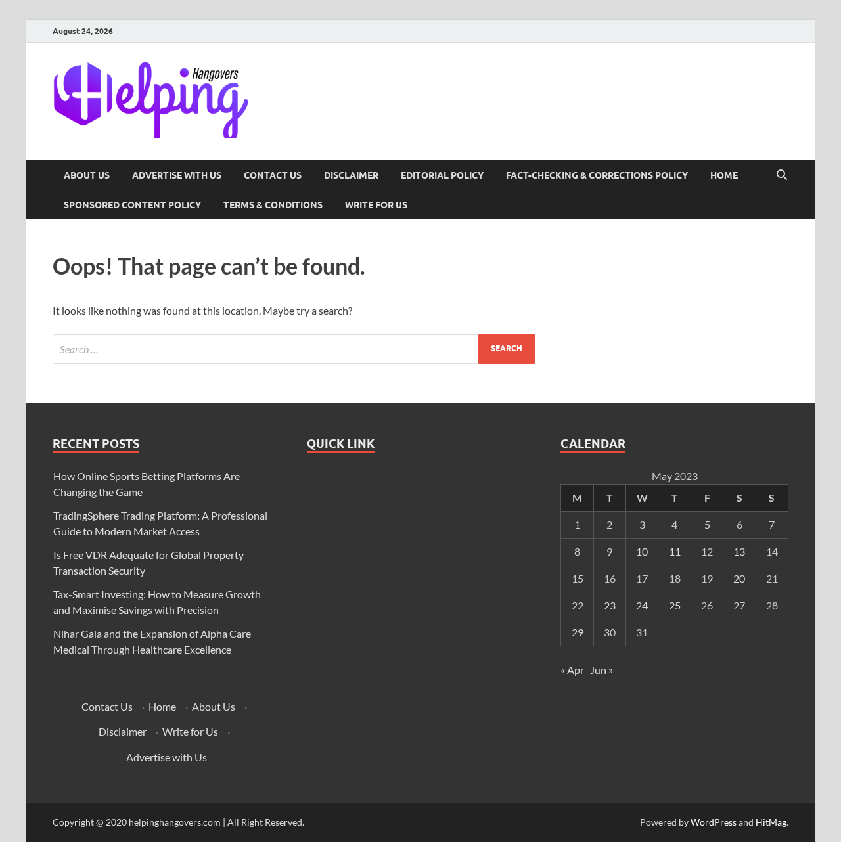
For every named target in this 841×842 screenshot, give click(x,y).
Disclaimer (351, 175)
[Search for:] (294, 349)
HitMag (771, 822)
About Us (87, 175)
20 (739, 578)
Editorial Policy (442, 175)
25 (675, 605)
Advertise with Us (176, 175)
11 (675, 551)
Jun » (601, 669)
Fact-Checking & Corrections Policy (597, 175)
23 (610, 605)
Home (724, 175)
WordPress (714, 822)
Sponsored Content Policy (132, 205)
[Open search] (782, 175)
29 (577, 632)
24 (642, 605)
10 (642, 551)
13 (739, 551)
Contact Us (273, 175)
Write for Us (376, 205)
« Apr (572, 669)
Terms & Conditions (273, 205)
